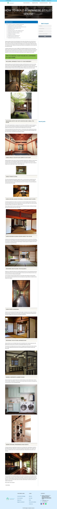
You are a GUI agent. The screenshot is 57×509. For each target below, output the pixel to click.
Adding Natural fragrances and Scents (14, 37)
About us (30, 496)
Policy (30, 500)
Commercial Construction (44, 2)
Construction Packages (21, 496)
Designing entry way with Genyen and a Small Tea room (17, 26)
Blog (50, 2)
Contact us (31, 503)
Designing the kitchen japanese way (14, 35)
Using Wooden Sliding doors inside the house (15, 31)
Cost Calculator (20, 498)
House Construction (26, 2)
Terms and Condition (32, 502)
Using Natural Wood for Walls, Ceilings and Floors (16, 30)
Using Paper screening (11, 34)
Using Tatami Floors (11, 29)
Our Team (30, 498)
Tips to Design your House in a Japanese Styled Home (15, 24)
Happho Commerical (20, 502)
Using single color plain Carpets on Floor (14, 28)
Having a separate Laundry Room (13, 36)
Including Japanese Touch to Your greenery (15, 25)
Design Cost (19, 500)
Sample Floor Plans (35, 2)
